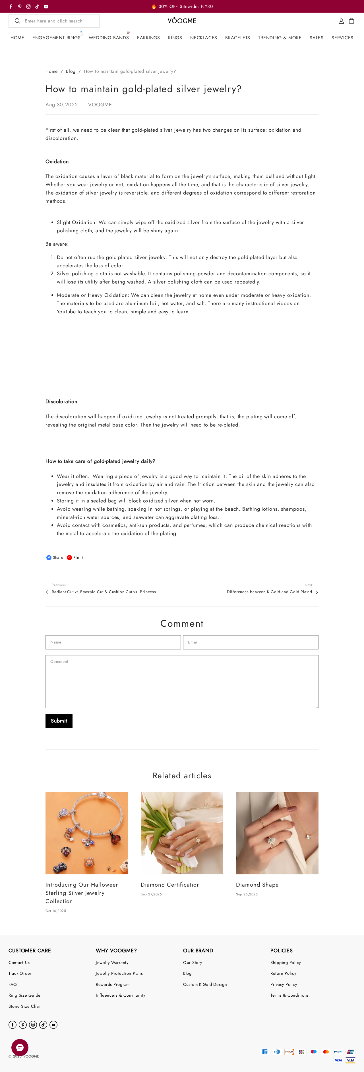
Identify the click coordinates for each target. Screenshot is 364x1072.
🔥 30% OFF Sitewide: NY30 (182, 6)
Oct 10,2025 (56, 910)
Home (52, 71)
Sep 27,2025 (151, 894)
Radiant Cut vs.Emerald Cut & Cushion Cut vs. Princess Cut (106, 592)
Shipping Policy (285, 962)
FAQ (13, 984)
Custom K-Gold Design (205, 984)
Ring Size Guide (25, 995)
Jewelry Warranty (112, 962)
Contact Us (19, 962)
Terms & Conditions (289, 995)
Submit (59, 721)
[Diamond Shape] (277, 833)
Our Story (192, 962)
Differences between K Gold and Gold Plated (269, 592)
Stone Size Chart (25, 1006)
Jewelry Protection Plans (119, 973)
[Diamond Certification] (182, 833)
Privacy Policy (283, 984)
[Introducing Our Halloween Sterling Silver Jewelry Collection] (87, 833)
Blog (71, 71)
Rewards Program (113, 984)
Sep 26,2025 (247, 894)
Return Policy (283, 973)
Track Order (20, 973)
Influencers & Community (120, 995)
